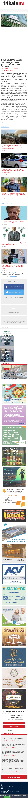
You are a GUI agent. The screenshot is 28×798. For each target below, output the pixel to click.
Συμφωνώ (7, 797)
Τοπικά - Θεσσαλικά (16, 765)
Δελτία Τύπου (15, 740)
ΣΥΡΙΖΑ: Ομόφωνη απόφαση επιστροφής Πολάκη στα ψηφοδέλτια (14, 311)
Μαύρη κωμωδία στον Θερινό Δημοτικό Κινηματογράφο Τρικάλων (6, 340)
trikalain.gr (13, 276)
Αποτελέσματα (14, 726)
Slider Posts (5, 127)
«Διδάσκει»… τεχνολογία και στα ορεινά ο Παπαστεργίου (13, 375)
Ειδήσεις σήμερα (6, 203)
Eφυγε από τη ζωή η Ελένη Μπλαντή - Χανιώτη (13, 769)
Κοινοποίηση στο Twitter (15, 292)
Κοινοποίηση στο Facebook (15, 286)
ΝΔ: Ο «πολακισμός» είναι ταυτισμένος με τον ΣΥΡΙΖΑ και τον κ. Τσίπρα (14, 321)
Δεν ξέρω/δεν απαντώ (16, 719)
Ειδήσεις (16, 273)
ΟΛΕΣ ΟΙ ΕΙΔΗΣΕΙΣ (14, 777)
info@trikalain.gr (9, 789)
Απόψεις (16, 68)
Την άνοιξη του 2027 (16, 717)
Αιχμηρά (7, 369)
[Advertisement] (14, 43)
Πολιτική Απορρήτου (9, 786)
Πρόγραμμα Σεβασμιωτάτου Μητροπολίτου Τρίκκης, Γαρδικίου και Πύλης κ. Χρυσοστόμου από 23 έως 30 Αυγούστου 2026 (13, 761)
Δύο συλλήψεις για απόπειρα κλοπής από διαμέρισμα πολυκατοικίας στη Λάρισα (6, 355)
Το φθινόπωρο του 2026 (16, 715)
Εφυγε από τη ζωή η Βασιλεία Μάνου (12, 738)
